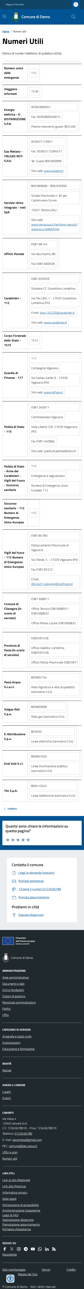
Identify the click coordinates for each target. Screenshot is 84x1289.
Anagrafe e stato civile (16, 1036)
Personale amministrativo (19, 1002)
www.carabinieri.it (55, 322)
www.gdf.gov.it (53, 392)
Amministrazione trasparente (21, 1210)
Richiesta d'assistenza (16, 1229)
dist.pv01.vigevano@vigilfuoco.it (52, 583)
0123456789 (23, 1133)
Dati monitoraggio (13, 1269)
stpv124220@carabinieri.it (57, 312)
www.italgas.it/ (54, 170)
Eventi (6, 1098)
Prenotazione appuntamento (21, 1224)
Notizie (6, 1070)
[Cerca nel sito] (72, 16)
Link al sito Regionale (16, 1180)
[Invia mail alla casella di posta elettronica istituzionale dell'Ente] (27, 1140)
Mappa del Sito (27, 1274)
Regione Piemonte (15, 4)
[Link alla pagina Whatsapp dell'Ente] (40, 1249)
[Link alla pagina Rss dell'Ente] (54, 1249)
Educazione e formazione (18, 1048)
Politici (6, 1008)
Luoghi (6, 1091)
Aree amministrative (15, 977)
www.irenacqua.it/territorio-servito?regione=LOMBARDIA (54, 226)
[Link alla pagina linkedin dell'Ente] (47, 1249)
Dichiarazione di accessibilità (20, 1205)
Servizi (46, 1269)
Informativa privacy (14, 1192)
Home (5, 31)
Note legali (9, 1198)
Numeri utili (9, 1158)
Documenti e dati (13, 983)
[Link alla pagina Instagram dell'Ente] (18, 1249)
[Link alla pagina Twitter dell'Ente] (11, 1249)
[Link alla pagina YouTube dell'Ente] (32, 1249)
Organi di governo (13, 996)
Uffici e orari (10, 1152)
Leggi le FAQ (10, 1215)
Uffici (5, 1015)
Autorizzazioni (11, 1042)
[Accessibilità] (10, 1279)
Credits (71, 1269)
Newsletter (9, 1254)
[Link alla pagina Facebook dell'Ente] (4, 1249)
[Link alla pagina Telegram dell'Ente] (25, 1249)
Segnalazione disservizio (18, 1219)
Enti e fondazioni (13, 990)
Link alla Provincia (14, 1186)
